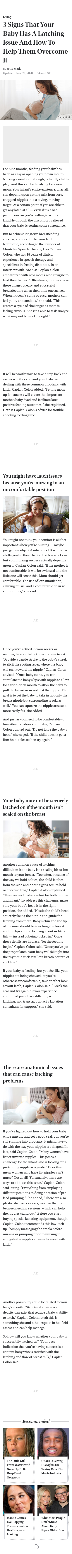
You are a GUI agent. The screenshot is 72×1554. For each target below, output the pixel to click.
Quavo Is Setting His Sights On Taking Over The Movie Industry (52, 1467)
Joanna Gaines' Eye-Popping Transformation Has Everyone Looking (17, 1526)
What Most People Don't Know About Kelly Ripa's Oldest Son (53, 1524)
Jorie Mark (13, 68)
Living (7, 16)
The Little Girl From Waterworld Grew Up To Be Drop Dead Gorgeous (18, 1469)
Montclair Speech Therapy (22, 249)
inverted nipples (24, 1157)
